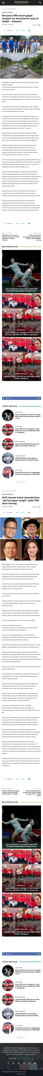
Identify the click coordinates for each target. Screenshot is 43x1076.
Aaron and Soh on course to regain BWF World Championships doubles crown (22, 290)
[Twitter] (35, 1063)
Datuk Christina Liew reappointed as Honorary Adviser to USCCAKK (27, 473)
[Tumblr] (29, 1063)
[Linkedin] (19, 1063)
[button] (3, 2)
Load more (21, 482)
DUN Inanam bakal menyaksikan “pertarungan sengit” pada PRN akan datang (32, 238)
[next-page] (6, 385)
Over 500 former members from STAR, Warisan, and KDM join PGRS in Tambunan (21, 334)
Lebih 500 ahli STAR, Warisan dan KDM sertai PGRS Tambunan (22, 377)
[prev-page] (3, 385)
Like (38, 398)
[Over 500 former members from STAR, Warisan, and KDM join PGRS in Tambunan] (21, 315)
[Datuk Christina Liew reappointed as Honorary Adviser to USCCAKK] (8, 472)
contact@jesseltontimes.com (25, 1058)
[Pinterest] (24, 1063)
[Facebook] (8, 1063)
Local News (21, 286)
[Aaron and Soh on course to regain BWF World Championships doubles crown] (21, 271)
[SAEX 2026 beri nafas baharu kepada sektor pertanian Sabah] (8, 458)
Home (4, 9)
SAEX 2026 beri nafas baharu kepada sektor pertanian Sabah (26, 459)
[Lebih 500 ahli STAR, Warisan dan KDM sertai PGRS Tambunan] (21, 359)
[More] (29, 30)
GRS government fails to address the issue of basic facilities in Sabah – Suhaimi (11, 238)
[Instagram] (14, 1063)
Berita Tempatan (11, 9)
